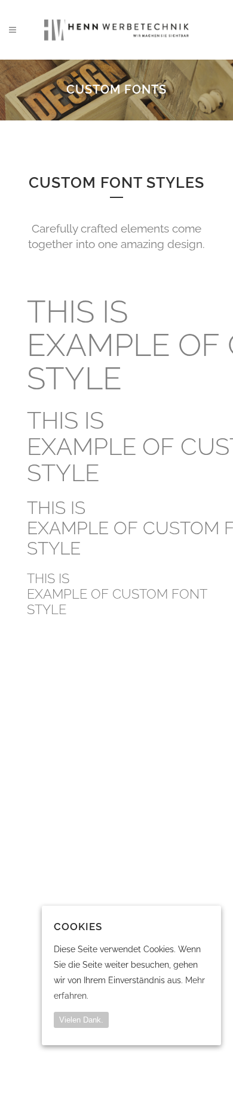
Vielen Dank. (81, 1019)
